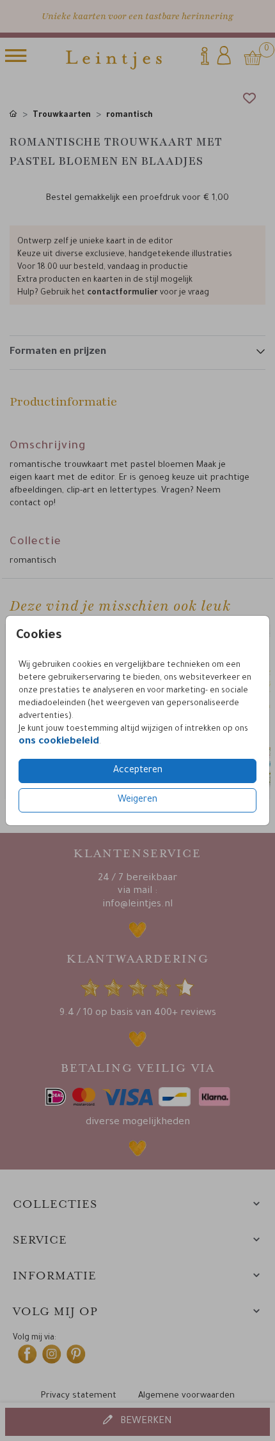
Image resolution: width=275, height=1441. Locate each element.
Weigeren (137, 800)
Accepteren (137, 771)
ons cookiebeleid (59, 741)
